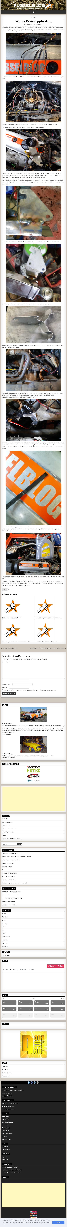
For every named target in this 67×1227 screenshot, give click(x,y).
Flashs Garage (6, 1128)
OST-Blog (4, 1136)
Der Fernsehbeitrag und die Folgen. (11, 618)
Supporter (5, 835)
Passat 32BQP (6, 936)
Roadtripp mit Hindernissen (9, 873)
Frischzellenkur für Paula (8, 876)
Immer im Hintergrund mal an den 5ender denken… (48, 618)
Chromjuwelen (6, 1149)
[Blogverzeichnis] (33, 1216)
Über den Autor (6, 825)
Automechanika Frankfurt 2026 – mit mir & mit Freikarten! (17, 856)
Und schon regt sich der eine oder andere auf (14, 883)
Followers (23, 969)
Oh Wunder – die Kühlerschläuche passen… (46, 642)
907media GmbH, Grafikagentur (10, 1103)
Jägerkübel (5, 927)
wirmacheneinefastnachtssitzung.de (11, 1170)
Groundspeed (6, 1130)
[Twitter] (29, 1082)
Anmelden (5, 1066)
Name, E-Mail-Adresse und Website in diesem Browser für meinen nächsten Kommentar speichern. (30, 690)
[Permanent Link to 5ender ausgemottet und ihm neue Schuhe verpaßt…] (17, 630)
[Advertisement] (33, 799)
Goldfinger (5, 923)
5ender (33, 17)
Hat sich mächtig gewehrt (8, 880)
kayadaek (4, 1157)
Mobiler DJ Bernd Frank (8, 1106)
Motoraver (5, 1146)
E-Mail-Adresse (6, 684)
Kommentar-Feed (6, 1073)
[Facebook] (32, 1082)
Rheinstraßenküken (7, 1096)
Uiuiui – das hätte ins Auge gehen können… (33, 21)
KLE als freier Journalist (8, 1109)
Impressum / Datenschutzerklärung (11, 838)
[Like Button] (4, 589)
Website (4, 687)
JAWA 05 (4, 933)
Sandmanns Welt (6, 1139)
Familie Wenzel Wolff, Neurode (10, 1167)
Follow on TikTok (56, 966)
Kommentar (5, 662)
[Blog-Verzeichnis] (33, 1212)
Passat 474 (5, 940)
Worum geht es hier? (7, 822)
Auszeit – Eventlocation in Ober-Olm (11, 1173)
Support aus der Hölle (8, 863)
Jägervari (4, 930)
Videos (5, 969)
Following (14, 969)
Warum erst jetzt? (7, 866)
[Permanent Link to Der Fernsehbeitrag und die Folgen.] (17, 606)
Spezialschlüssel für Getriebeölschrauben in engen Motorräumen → (48, 648)
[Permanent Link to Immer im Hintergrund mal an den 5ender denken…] (50, 606)
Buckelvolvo (5, 917)
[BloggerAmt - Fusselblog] (33, 1214)
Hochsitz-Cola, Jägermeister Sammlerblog (13, 1090)
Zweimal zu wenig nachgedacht (10, 853)
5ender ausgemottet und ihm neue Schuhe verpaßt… (16, 642)
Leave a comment (38, 24)
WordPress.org (6, 1076)
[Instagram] (35, 1082)
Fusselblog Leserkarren (8, 832)
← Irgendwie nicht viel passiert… (9, 648)
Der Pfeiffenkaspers (7, 1122)
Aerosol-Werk (5, 1119)
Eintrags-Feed (6, 1069)
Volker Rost (5, 1159)
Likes (31, 969)
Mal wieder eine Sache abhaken (10, 860)
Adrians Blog (5, 1116)
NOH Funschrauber (7, 1133)
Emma (3, 920)
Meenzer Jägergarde (7, 1093)
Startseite (4, 819)
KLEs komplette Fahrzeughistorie (11, 828)
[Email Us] (38, 1082)
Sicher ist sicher (6, 870)
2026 (33, 998)
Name (4, 681)
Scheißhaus (5, 946)
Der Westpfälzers (6, 1125)
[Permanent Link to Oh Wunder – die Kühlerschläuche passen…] (50, 630)
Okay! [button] (58, 1222)
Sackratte (4, 943)
